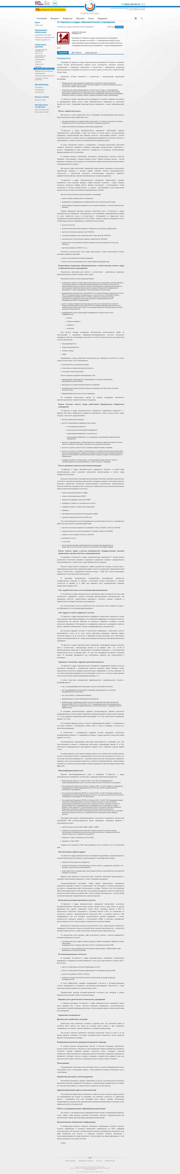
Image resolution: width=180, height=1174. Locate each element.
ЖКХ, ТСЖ (38, 53)
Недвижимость (40, 59)
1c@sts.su (136, 9)
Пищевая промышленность (44, 76)
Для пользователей (42, 110)
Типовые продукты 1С (42, 40)
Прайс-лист (39, 25)
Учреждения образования (44, 69)
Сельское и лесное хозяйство (41, 79)
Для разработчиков (41, 112)
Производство (40, 73)
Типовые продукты (70, 1160)
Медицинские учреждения (44, 71)
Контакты (142, 9)
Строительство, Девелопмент (40, 56)
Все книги (99, 1160)
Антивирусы (39, 87)
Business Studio (40, 100)
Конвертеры (39, 92)
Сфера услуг (39, 64)
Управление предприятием (44, 37)
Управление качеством (43, 35)
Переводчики (39, 90)
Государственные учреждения (41, 50)
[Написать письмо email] (142, 4)
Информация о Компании (86, 1160)
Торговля (38, 66)
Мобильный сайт (110, 1160)
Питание (38, 62)
